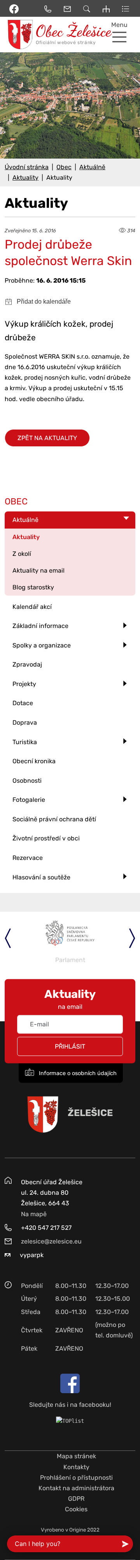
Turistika (24, 742)
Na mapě (34, 1214)
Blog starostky (33, 587)
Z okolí (21, 553)
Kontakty (76, 1467)
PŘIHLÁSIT (70, 1046)
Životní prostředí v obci (46, 838)
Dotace (22, 703)
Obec (64, 167)
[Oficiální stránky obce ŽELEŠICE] (17, 34)
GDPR (76, 1498)
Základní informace (40, 626)
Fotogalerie (28, 799)
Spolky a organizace (41, 645)
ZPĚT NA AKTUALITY (47, 438)
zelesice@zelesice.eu (51, 1241)
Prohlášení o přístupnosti (76, 1477)
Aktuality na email (38, 570)
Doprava (24, 722)
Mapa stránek (76, 1456)
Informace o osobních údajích (77, 1073)
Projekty (24, 684)
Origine (77, 1530)
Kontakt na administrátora (76, 1488)
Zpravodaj (27, 664)
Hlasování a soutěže (41, 877)
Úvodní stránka (27, 167)
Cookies (76, 1509)
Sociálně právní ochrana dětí (54, 819)
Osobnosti (27, 780)
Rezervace (27, 857)
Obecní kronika (34, 761)
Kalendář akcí (32, 606)
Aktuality (25, 177)
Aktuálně (92, 167)
